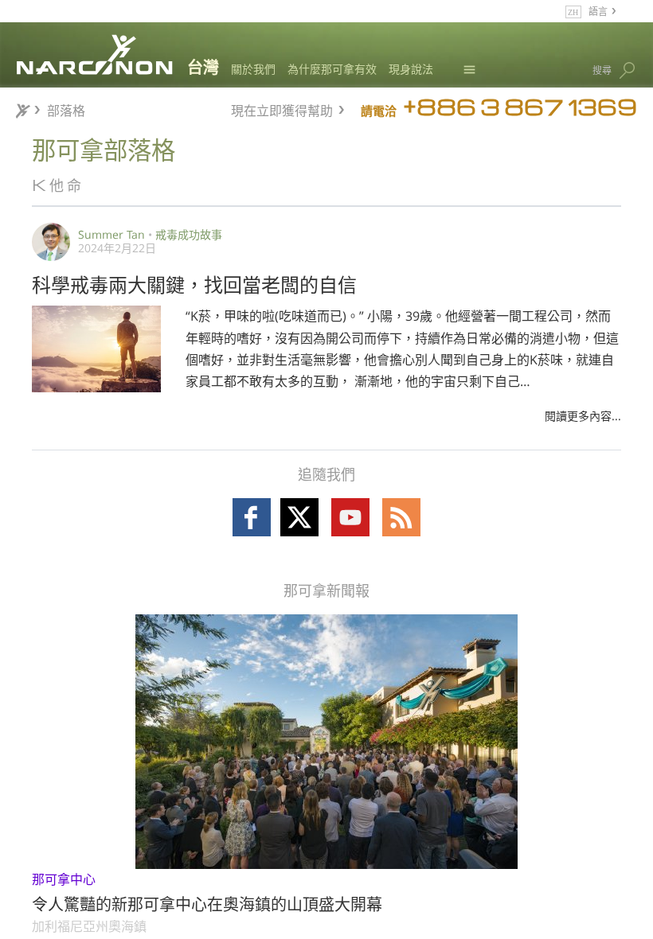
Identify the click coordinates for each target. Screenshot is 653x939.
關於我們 (253, 68)
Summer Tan (111, 234)
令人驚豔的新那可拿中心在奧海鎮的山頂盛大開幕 (207, 903)
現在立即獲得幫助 (282, 108)
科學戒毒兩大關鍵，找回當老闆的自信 (194, 283)
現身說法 (411, 68)
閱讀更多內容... (583, 415)
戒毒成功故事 (188, 234)
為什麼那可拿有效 (332, 68)
